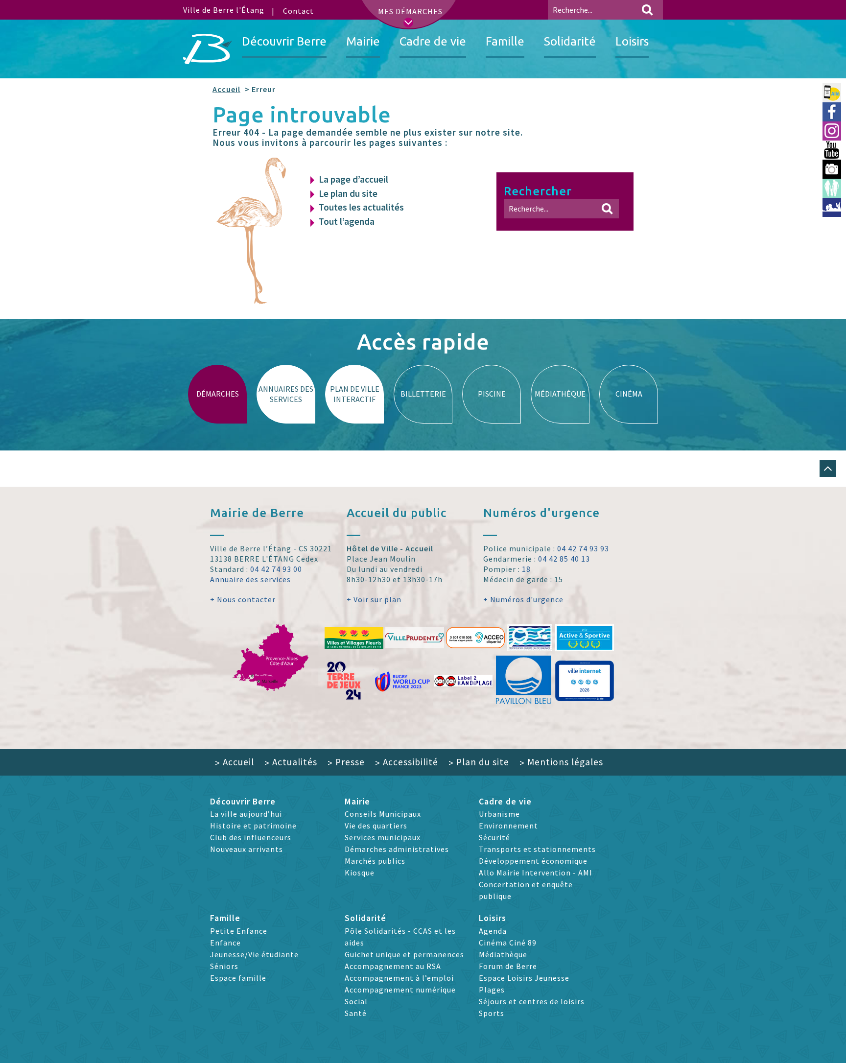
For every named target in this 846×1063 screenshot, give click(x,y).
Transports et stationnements (537, 849)
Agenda (493, 931)
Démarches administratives (397, 849)
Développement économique (533, 861)
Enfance (225, 942)
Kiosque (360, 872)
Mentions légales (561, 762)
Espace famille (238, 978)
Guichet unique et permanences (404, 954)
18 (526, 569)
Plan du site (478, 762)
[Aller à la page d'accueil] (207, 49)
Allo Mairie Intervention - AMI (535, 872)
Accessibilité (406, 762)
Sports (491, 1013)
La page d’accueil (353, 179)
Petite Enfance (238, 931)
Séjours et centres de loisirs (532, 1001)
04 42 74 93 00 (276, 569)
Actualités (290, 762)
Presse (346, 762)
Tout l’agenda (347, 221)
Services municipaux (383, 837)
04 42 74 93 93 (583, 548)
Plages (492, 989)
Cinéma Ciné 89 (508, 942)
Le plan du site (348, 193)
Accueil (226, 89)
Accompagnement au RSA (393, 966)
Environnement (508, 825)
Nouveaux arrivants (246, 849)
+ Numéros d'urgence (523, 599)
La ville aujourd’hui (246, 814)
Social (356, 1001)
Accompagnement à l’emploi (399, 978)
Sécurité (494, 837)
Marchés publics (375, 861)
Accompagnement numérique (400, 989)
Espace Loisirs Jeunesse (524, 978)
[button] (828, 468)
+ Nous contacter (243, 599)
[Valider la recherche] (647, 10)
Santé (356, 1013)
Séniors (224, 966)
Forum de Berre (508, 966)
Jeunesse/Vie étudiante (254, 954)
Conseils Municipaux (383, 814)
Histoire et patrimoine (253, 825)
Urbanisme (499, 814)
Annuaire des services (250, 579)
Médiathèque (503, 954)
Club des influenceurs (250, 837)
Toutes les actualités (361, 207)
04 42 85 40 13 (564, 559)
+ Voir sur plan (374, 599)
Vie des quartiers (376, 825)
